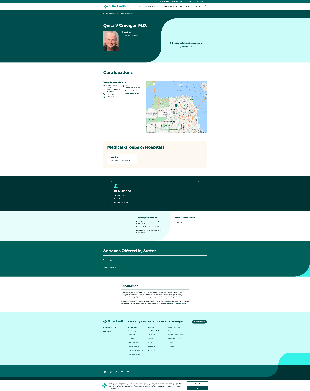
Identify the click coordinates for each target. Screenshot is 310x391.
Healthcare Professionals (175, 335)
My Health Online (164, 1)
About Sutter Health (153, 331)
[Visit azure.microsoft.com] (151, 132)
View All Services (109, 267)
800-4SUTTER (109, 327)
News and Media (174, 338)
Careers (196, 1)
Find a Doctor (132, 335)
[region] (176, 107)
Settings (197, 383)
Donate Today (199, 322)
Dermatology (107, 260)
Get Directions (110, 91)
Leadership (151, 346)
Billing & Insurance (133, 346)
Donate (189, 1)
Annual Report (153, 335)
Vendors (170, 342)
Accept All (197, 388)
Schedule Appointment (134, 331)
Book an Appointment (178, 1)
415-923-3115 (187, 47)
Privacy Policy (114, 388)
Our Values (151, 350)
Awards (150, 338)
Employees (171, 331)
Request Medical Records (135, 350)
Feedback (204, 132)
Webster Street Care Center (113, 82)
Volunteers (171, 346)
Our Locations (132, 338)
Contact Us (203, 1)
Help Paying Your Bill (134, 354)
